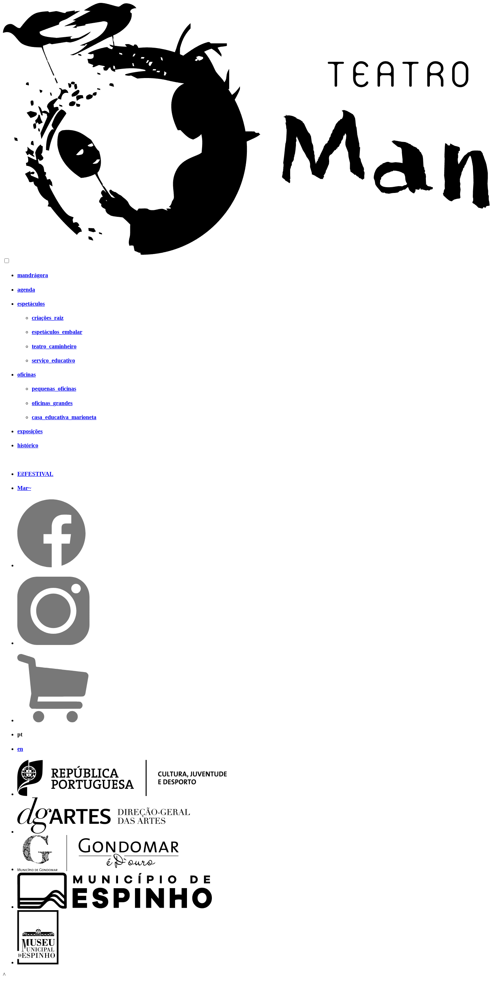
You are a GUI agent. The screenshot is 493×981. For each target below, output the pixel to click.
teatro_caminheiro (54, 346)
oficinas (26, 374)
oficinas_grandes (52, 403)
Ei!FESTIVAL (35, 474)
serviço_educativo (53, 360)
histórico (27, 445)
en (20, 749)
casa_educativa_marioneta (64, 417)
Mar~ (24, 488)
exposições (30, 431)
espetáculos (31, 304)
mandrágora (32, 275)
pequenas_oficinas (54, 389)
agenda (26, 290)
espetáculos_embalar (57, 332)
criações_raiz (48, 318)
